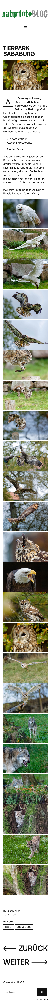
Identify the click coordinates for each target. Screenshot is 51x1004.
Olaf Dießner (14, 910)
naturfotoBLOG (15, 982)
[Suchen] (42, 992)
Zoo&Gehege (24, 927)
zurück (33, 947)
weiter (16, 961)
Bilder (8, 927)
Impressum (41, 998)
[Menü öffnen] (25, 27)
